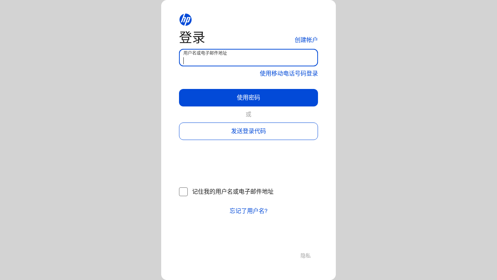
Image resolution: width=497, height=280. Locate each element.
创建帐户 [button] (306, 39)
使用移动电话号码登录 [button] (289, 73)
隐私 (306, 256)
